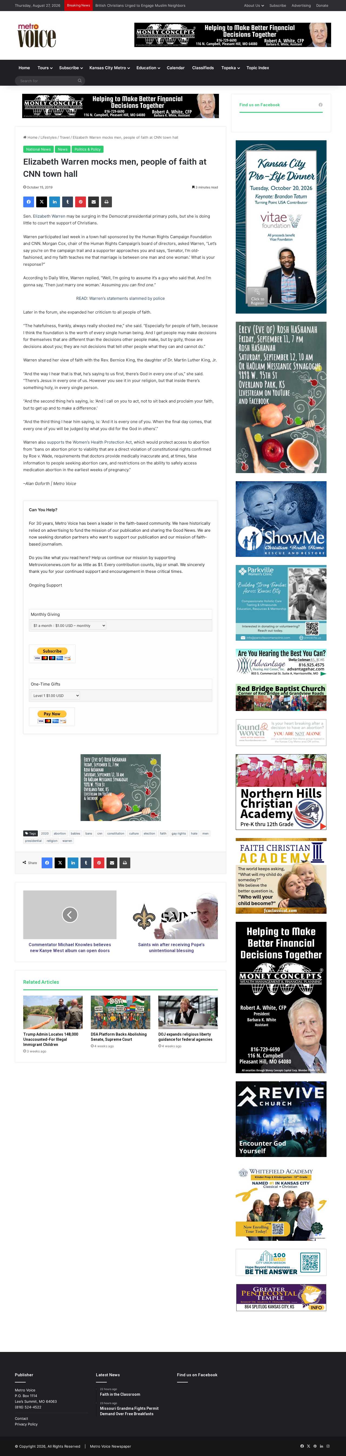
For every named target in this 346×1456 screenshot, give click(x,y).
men (205, 833)
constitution (115, 833)
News (63, 149)
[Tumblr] (67, 202)
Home (24, 67)
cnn (99, 833)
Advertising (301, 5)
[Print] (106, 202)
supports (55, 442)
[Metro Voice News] (36, 35)
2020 (45, 833)
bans (88, 833)
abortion (60, 833)
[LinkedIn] (54, 202)
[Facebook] (28, 202)
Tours (43, 67)
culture (134, 833)
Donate (322, 5)
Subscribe (278, 5)
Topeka (228, 67)
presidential (33, 841)
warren (67, 841)
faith (163, 833)
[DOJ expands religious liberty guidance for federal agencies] (188, 1012)
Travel (65, 137)
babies (75, 833)
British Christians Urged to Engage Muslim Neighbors (140, 5)
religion (52, 841)
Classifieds (203, 67)
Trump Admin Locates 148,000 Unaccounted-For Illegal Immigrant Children (50, 1039)
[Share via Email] (93, 202)
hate (194, 833)
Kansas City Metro (107, 67)
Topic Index (258, 67)
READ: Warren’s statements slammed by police (120, 298)
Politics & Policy (88, 149)
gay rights (179, 833)
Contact (21, 1418)
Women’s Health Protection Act (102, 442)
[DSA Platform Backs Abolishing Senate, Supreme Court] (120, 1012)
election (149, 833)
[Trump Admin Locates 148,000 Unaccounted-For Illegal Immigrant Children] (53, 1012)
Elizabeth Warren (49, 216)
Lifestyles (49, 137)
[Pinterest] (80, 202)
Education (146, 67)
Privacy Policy (26, 1424)
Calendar (176, 67)
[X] (41, 202)
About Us (252, 5)
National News (38, 149)
